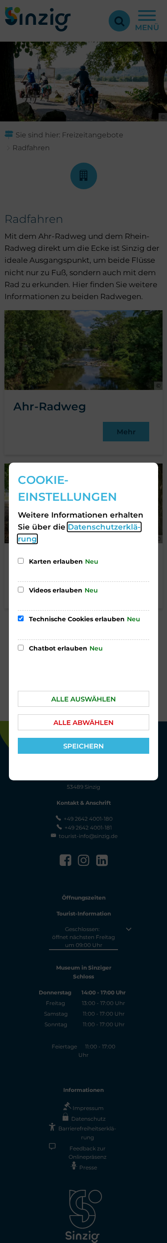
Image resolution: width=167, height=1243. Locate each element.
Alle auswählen (83, 699)
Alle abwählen (83, 722)
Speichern (83, 746)
